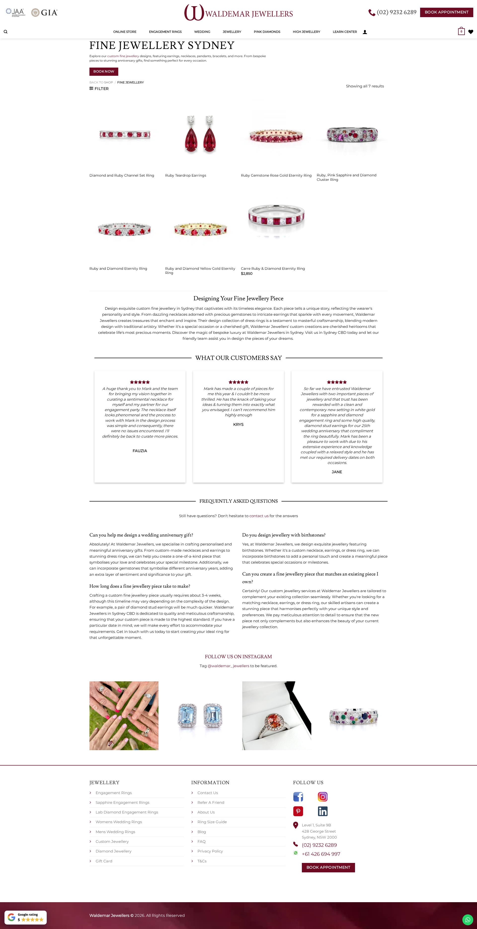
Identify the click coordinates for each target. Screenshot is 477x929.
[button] (364, 31)
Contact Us (208, 792)
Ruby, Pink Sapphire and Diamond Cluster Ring (346, 177)
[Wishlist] (470, 31)
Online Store (124, 32)
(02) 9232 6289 (319, 845)
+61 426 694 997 (321, 854)
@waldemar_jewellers (228, 665)
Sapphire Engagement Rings (122, 802)
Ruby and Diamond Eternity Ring (118, 269)
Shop (108, 82)
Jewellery (232, 32)
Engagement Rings (165, 32)
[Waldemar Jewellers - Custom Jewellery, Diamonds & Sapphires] (238, 12)
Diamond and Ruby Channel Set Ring (121, 175)
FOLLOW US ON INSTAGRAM (238, 657)
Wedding (202, 32)
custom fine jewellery (123, 56)
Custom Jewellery (112, 841)
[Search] (5, 32)
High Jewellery (306, 32)
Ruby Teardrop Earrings (185, 175)
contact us (259, 515)
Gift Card (104, 861)
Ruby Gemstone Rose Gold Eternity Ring (276, 175)
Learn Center (345, 32)
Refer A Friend (211, 802)
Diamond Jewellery (113, 851)
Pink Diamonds (267, 32)
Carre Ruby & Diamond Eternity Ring (273, 269)
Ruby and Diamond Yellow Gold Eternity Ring (200, 271)
